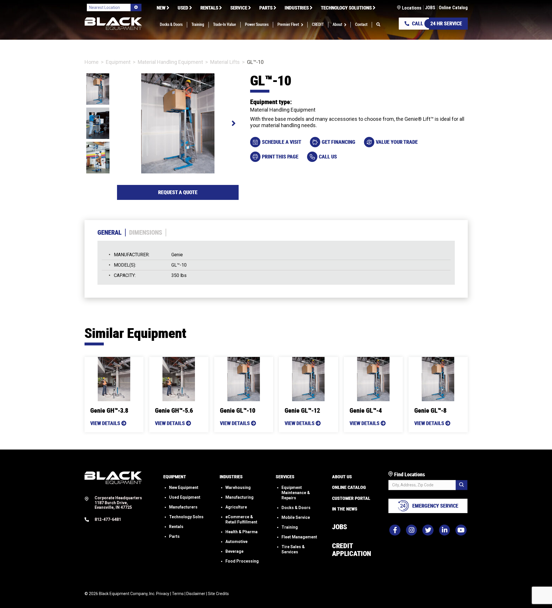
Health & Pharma (241, 531)
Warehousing (238, 487)
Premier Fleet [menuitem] (288, 25)
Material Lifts (225, 62)
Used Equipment (184, 497)
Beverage (234, 551)
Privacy (162, 593)
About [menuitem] (337, 25)
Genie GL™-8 (430, 410)
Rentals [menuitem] (209, 8)
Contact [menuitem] (361, 25)
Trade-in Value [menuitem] (224, 25)
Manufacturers (183, 507)
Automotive (236, 541)
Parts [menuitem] (266, 8)
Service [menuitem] (238, 8)
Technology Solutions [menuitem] (346, 8)
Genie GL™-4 (366, 410)
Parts (174, 536)
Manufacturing (239, 497)
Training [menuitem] (197, 25)
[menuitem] (378, 25)
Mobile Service (295, 517)
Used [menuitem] (183, 8)
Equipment (118, 62)
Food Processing (242, 561)
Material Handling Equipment (170, 62)
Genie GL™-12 (302, 410)
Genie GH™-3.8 (109, 410)
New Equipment (183, 487)
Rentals (176, 526)
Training (289, 527)
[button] (303, 25)
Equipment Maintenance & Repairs (295, 492)
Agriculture (236, 507)
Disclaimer (195, 593)
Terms (178, 593)
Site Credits (218, 593)
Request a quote (178, 192)
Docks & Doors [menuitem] (171, 25)
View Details (105, 423)
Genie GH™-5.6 (174, 410)
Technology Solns (186, 517)
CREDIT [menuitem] (318, 25)
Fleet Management (299, 537)
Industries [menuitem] (297, 8)
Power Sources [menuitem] (257, 25)
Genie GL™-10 (237, 410)
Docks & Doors (295, 507)
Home (92, 62)
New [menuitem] (161, 8)
